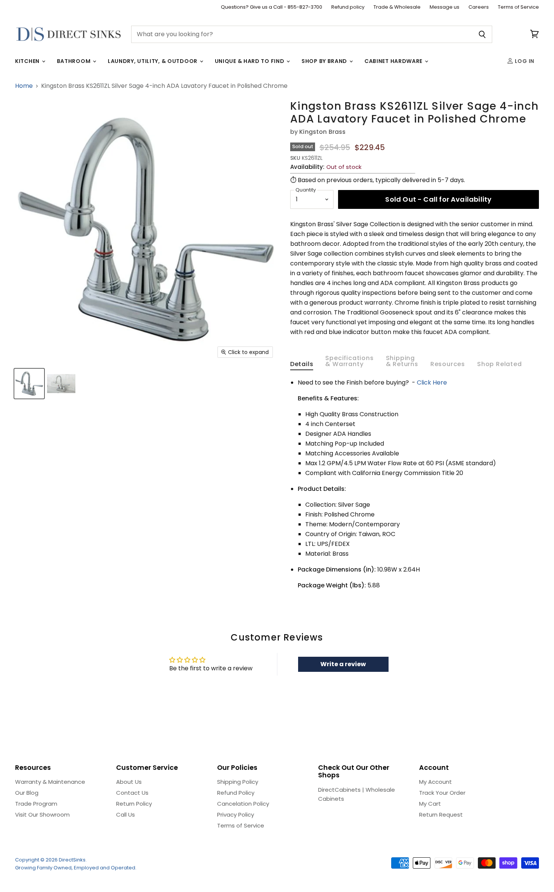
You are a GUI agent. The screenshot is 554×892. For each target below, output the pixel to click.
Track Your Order (442, 793)
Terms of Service (518, 7)
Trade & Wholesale (397, 7)
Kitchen (28, 61)
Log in (523, 61)
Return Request (441, 814)
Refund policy (347, 7)
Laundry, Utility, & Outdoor (153, 61)
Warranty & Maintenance (50, 782)
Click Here (432, 382)
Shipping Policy (237, 782)
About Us (129, 782)
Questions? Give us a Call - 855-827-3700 (271, 7)
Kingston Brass (322, 131)
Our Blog (26, 793)
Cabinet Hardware (394, 61)
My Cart (430, 804)
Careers (478, 7)
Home (24, 86)
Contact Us (132, 793)
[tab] (302, 365)
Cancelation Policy (243, 804)
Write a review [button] (343, 664)
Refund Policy (235, 793)
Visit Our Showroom (42, 814)
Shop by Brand (325, 61)
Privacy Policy (235, 814)
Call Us (125, 814)
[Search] (482, 34)
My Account (435, 782)
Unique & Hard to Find (250, 61)
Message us (444, 7)
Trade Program (36, 804)
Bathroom (74, 61)
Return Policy (134, 804)
